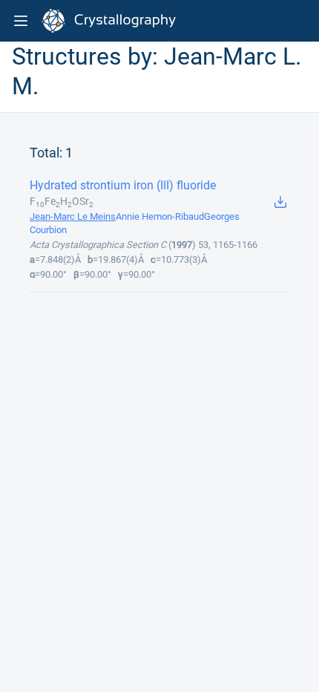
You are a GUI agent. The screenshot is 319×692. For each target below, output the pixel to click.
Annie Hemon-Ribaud (160, 216)
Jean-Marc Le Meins (73, 216)
